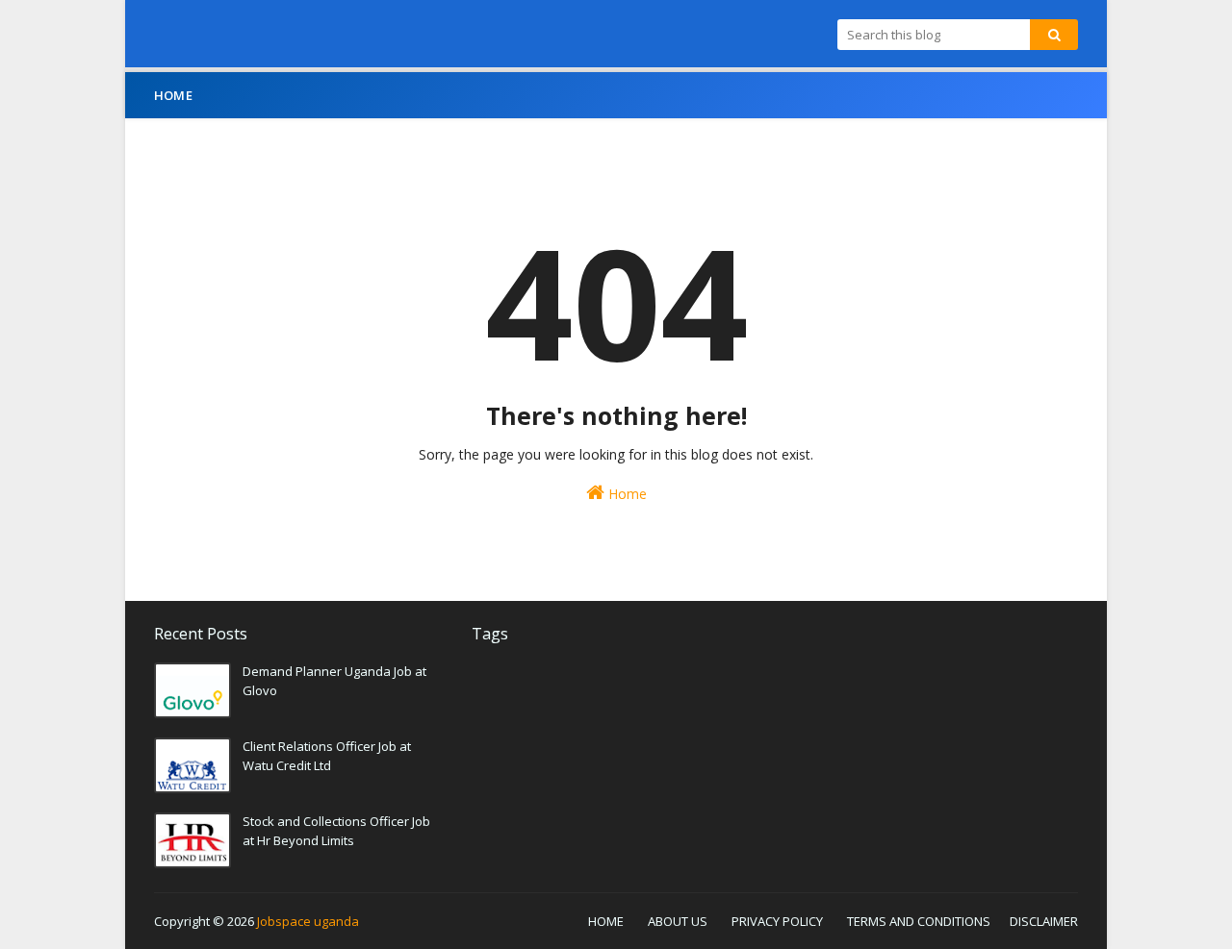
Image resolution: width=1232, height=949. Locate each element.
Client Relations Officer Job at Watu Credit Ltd (327, 755)
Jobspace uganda (308, 921)
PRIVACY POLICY (777, 921)
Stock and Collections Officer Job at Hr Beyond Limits (336, 830)
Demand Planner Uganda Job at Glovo (334, 680)
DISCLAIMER (1044, 921)
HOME (606, 921)
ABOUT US (677, 921)
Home (625, 494)
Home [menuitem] (173, 95)
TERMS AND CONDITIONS (918, 921)
